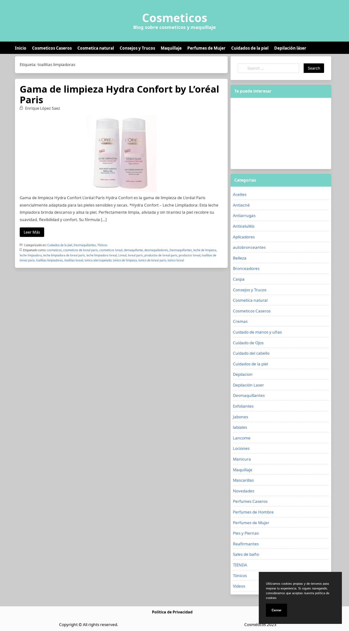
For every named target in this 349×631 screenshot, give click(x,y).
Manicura (242, 459)
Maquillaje (171, 48)
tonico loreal (176, 260)
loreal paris (135, 255)
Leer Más (32, 232)
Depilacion (243, 374)
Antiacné (241, 205)
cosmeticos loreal (111, 250)
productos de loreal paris (160, 255)
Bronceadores (246, 268)
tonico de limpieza (125, 260)
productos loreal (189, 255)
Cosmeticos (174, 17)
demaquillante (133, 250)
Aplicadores (244, 237)
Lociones (241, 448)
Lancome (241, 438)
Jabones (240, 416)
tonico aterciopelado (98, 260)
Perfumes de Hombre (253, 512)
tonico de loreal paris (152, 260)
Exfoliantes (243, 406)
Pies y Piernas (246, 533)
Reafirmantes (246, 543)
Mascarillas (243, 480)
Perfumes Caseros (250, 501)
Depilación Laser (248, 385)
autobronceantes (249, 247)
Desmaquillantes (85, 245)
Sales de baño (246, 554)
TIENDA (240, 565)
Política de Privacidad (172, 612)
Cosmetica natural (95, 48)
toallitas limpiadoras (49, 260)
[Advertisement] (281, 133)
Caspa (239, 279)
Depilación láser (290, 48)
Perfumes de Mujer (206, 48)
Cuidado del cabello (251, 353)
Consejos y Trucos (137, 48)
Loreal (122, 255)
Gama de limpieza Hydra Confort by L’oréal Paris (119, 94)
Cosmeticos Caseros (52, 48)
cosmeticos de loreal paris (80, 250)
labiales (240, 427)
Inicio (20, 48)
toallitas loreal (73, 260)
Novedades (243, 491)
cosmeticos (54, 250)
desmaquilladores (156, 250)
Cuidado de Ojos (248, 342)
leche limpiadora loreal (101, 255)
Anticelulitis (244, 226)
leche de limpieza (204, 250)
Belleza (239, 258)
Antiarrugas (244, 215)
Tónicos (102, 245)
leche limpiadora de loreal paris (64, 255)
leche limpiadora (31, 255)
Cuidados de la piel (250, 48)
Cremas (240, 321)
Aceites (239, 194)
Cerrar (276, 610)
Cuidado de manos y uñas (257, 332)
